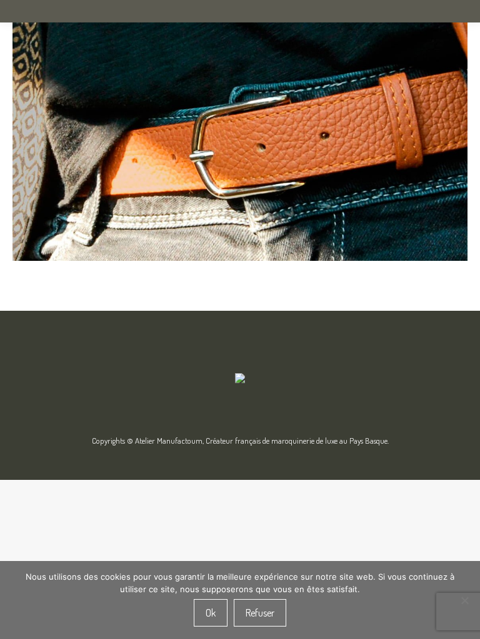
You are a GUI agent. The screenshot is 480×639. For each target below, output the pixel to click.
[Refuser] (464, 600)
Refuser (260, 613)
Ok (211, 613)
